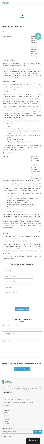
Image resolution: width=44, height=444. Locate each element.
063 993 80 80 (7, 405)
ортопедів (6, 246)
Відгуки (6, 421)
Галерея (6, 417)
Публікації (7, 419)
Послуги (6, 415)
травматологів (36, 244)
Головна (6, 412)
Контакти (6, 423)
